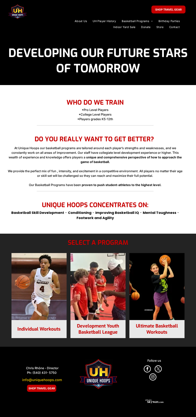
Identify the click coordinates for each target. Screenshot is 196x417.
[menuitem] (81, 21)
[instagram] (152, 377)
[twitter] (158, 369)
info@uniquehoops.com (42, 380)
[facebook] (147, 369)
